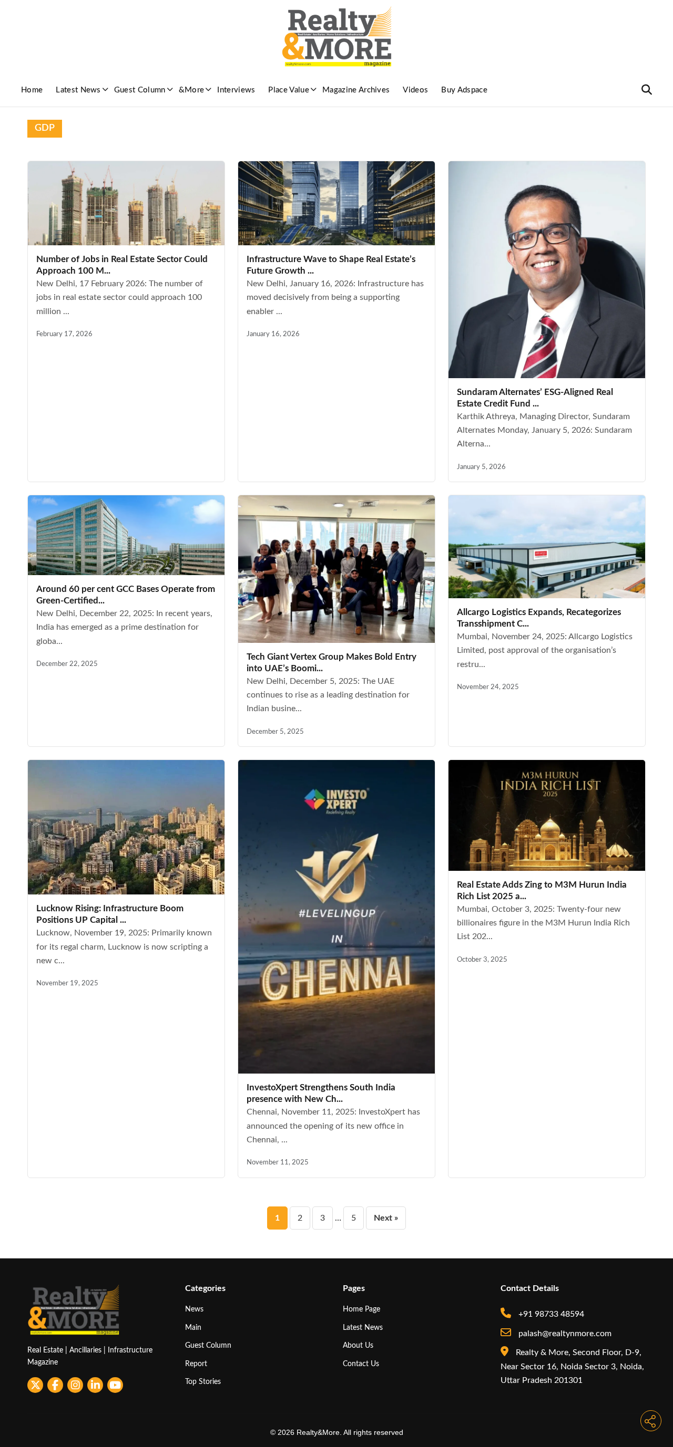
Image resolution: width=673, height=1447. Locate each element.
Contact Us (361, 1364)
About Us (358, 1345)
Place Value (288, 90)
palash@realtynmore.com (563, 1333)
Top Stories (203, 1382)
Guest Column (140, 90)
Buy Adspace (464, 90)
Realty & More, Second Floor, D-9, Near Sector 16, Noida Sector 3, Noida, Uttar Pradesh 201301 (572, 1366)
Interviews (236, 90)
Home (32, 90)
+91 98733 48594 (550, 1314)
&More (192, 90)
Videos (415, 90)
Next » (386, 1218)
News (194, 1309)
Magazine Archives (356, 90)
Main (193, 1327)
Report (196, 1364)
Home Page (361, 1309)
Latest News (78, 90)
